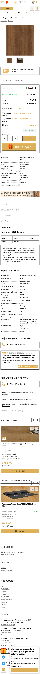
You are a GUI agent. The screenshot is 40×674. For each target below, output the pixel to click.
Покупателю (5, 597)
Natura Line (4, 21)
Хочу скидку (30, 130)
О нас (2, 586)
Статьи (3, 607)
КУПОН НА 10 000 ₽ (22, 147)
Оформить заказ (6, 570)
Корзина (3, 568)
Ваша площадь (7, 108)
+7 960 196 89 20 (15, 344)
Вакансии (4, 604)
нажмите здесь (16, 666)
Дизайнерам (5, 589)
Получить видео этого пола (22, 71)
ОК (24, 670)
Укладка (3, 594)
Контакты (4, 602)
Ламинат (10, 21)
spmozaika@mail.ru (7, 653)
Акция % (6, 8)
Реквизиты (6, 406)
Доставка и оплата (7, 599)
